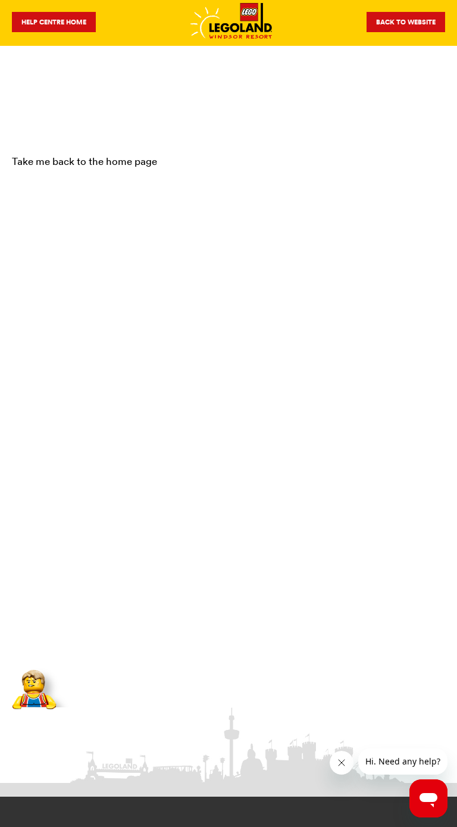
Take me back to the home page (84, 161)
